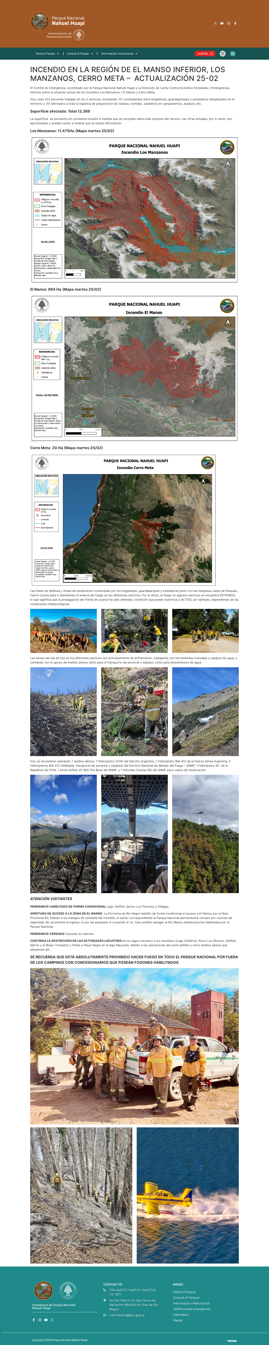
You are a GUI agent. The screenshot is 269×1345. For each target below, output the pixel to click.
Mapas (177, 1320)
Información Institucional (117, 53)
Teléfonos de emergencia (191, 1309)
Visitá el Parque (45, 53)
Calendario (181, 1314)
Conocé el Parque (78, 53)
